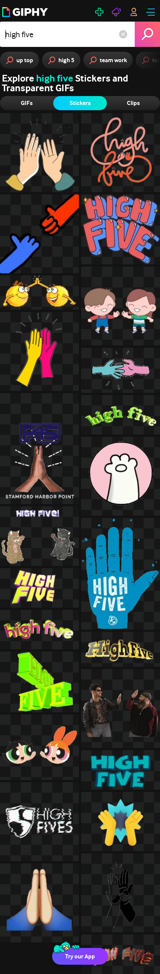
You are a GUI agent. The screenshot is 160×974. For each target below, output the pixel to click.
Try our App (80, 956)
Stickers (80, 102)
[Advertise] (116, 11)
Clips (133, 102)
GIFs (27, 102)
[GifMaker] (99, 11)
